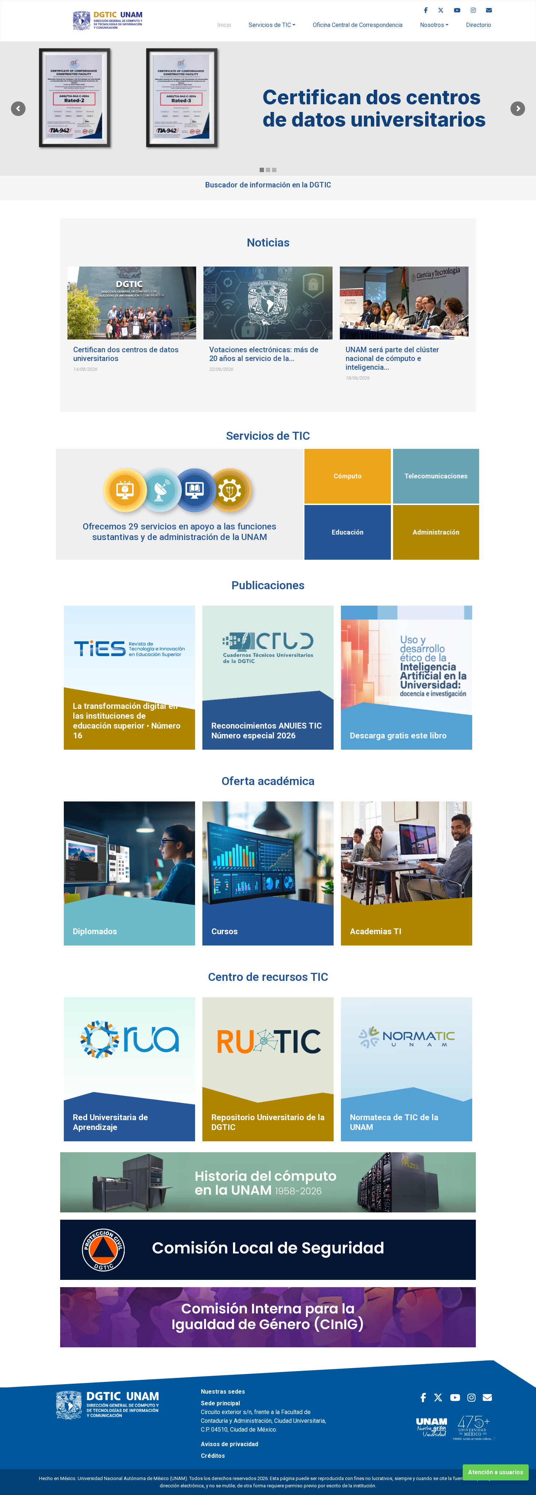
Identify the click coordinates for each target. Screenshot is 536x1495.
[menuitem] (426, 10)
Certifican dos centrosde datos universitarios (374, 108)
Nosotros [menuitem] (432, 25)
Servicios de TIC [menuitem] (270, 25)
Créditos (213, 1455)
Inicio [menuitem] (224, 25)
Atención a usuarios (495, 1472)
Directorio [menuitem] (478, 25)
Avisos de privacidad (229, 1444)
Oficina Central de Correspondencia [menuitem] (358, 25)
